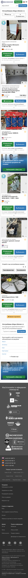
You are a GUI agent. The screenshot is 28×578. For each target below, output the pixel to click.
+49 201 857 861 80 (10, 463)
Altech (4, 341)
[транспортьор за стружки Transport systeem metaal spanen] (14, 228)
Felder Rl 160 (9, 476)
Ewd (3, 348)
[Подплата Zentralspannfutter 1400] (14, 284)
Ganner (4, 354)
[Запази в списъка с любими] (25, 42)
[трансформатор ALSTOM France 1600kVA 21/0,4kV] (14, 120)
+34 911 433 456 (9, 465)
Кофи (24, 479)
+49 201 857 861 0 (10, 461)
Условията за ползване (21, 573)
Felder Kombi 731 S (18, 472)
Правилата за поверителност (8, 573)
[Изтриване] (17, 5)
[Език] (24, 1)
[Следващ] (25, 30)
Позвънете (21, 54)
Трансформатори (8, 270)
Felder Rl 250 (18, 476)
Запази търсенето (14, 316)
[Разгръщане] (14, 62)
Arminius (4, 345)
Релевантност (20, 16)
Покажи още (14, 356)
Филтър (8, 14)
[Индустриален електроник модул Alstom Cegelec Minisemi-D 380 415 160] (14, 30)
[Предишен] (2, 30)
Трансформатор (22, 270)
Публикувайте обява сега (14, 169)
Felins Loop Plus (6, 479)
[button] (26, 1)
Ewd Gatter (5, 351)
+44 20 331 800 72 (10, 458)
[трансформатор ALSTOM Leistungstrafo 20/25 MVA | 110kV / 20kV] (14, 183)
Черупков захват (17, 479)
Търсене (23, 5)
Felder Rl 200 (8, 472)
